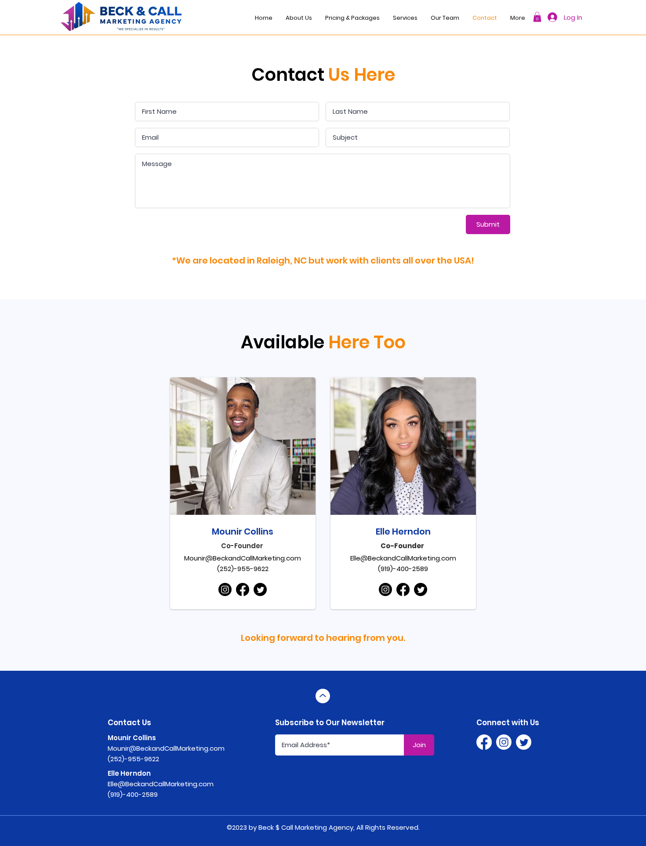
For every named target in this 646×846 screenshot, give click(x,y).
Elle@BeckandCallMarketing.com (403, 558)
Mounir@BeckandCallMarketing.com (242, 558)
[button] (537, 17)
